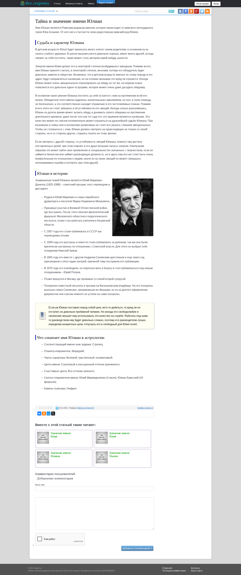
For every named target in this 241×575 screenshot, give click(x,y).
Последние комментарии (174, 571)
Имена (91, 3)
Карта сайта (196, 571)
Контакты (195, 568)
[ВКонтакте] (39, 413)
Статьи (57, 3)
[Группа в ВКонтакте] (180, 11)
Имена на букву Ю (85, 408)
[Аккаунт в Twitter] (202, 11)
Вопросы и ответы (74, 3)
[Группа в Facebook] (185, 11)
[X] (53, 413)
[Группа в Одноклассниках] (191, 11)
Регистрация (202, 4)
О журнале (167, 568)
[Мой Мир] (48, 413)
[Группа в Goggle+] (196, 11)
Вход (216, 4)
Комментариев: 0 (145, 408)
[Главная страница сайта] (35, 3)
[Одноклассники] (44, 413)
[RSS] (207, 11)
